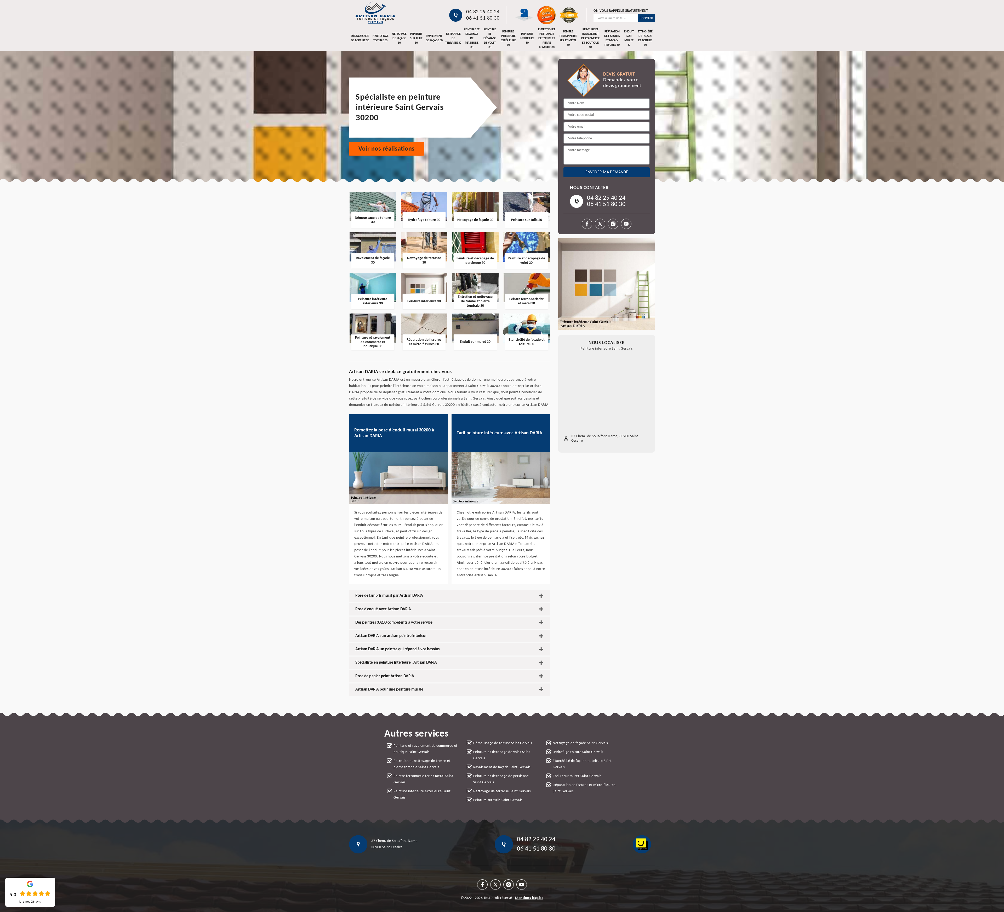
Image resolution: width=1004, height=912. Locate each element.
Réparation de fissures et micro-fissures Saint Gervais (584, 788)
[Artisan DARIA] (375, 12)
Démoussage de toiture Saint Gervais (502, 743)
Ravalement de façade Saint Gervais (501, 767)
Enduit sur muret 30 (629, 38)
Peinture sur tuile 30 (416, 38)
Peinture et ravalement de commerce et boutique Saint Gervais (425, 749)
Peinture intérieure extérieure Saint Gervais (421, 794)
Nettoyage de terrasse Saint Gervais (502, 791)
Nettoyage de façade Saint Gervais (580, 743)
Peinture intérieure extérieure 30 (508, 38)
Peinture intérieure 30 (527, 38)
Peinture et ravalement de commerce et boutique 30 (590, 38)
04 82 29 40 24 (482, 12)
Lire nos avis (30, 901)
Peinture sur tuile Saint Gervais (497, 800)
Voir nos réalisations (386, 149)
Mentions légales (529, 898)
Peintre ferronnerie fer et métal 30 (568, 38)
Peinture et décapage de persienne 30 (472, 38)
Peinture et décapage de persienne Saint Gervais (501, 779)
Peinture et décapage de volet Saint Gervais (501, 755)
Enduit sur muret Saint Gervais (577, 776)
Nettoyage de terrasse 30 (453, 38)
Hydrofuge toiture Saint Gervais (578, 752)
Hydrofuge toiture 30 (381, 38)
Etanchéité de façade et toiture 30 (645, 38)
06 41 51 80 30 (482, 18)
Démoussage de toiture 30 (360, 38)
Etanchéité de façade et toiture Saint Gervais (582, 764)
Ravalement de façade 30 (434, 38)
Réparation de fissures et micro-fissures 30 (612, 38)
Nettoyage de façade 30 (399, 38)
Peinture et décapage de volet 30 (489, 38)
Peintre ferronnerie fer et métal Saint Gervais (423, 779)
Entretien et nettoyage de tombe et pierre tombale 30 (546, 38)
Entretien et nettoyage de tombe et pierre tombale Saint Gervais (421, 764)
